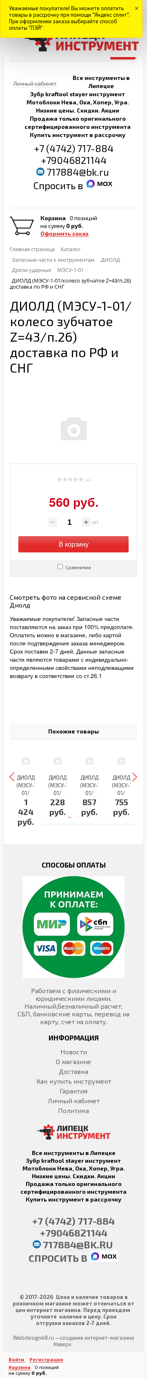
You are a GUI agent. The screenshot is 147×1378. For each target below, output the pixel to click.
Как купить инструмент (73, 1081)
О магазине (73, 1061)
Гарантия (73, 1091)
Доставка (73, 1071)
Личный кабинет (74, 1100)
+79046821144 (74, 160)
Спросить (55, 185)
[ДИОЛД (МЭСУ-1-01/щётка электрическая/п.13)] (57, 760)
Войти (17, 1359)
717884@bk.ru (78, 172)
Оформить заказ (64, 233)
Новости (73, 1052)
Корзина (53, 218)
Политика (73, 1110)
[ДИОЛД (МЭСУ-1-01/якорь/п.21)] (25, 760)
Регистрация (46, 1359)
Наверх (62, 1344)
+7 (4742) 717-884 (74, 148)
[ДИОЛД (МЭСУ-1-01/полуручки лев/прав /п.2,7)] (121, 760)
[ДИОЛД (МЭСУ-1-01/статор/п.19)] (89, 760)
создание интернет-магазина (97, 1337)
